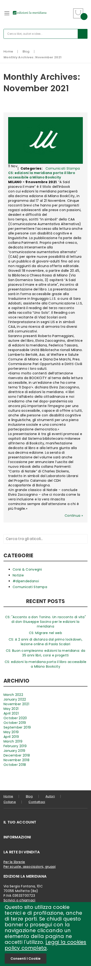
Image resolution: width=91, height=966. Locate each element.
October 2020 (15, 718)
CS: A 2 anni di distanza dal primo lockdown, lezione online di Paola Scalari (45, 641)
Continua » (74, 515)
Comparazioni (67, 16)
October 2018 (15, 764)
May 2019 (11, 732)
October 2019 (15, 722)
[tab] (46, 822)
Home (8, 51)
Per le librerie (14, 862)
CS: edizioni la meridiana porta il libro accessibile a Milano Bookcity (41, 175)
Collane (10, 802)
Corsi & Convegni (27, 569)
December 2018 (17, 755)
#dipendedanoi (26, 581)
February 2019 (15, 746)
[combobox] (46, 34)
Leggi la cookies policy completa (45, 945)
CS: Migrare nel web (45, 633)
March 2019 (13, 741)
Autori (50, 796)
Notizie (18, 575)
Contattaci (36, 802)
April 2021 (11, 713)
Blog (26, 51)
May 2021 (11, 708)
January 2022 (15, 699)
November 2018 (16, 760)
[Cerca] (83, 34)
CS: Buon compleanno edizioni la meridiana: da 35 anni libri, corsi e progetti (45, 653)
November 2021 (16, 704)
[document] (45, 934)
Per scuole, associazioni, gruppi (30, 866)
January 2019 (14, 750)
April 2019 (11, 736)
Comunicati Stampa (63, 168)
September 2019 (17, 727)
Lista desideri (67, 10)
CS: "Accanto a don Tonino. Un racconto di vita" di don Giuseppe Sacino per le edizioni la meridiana (45, 622)
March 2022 (13, 694)
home (8, 796)
